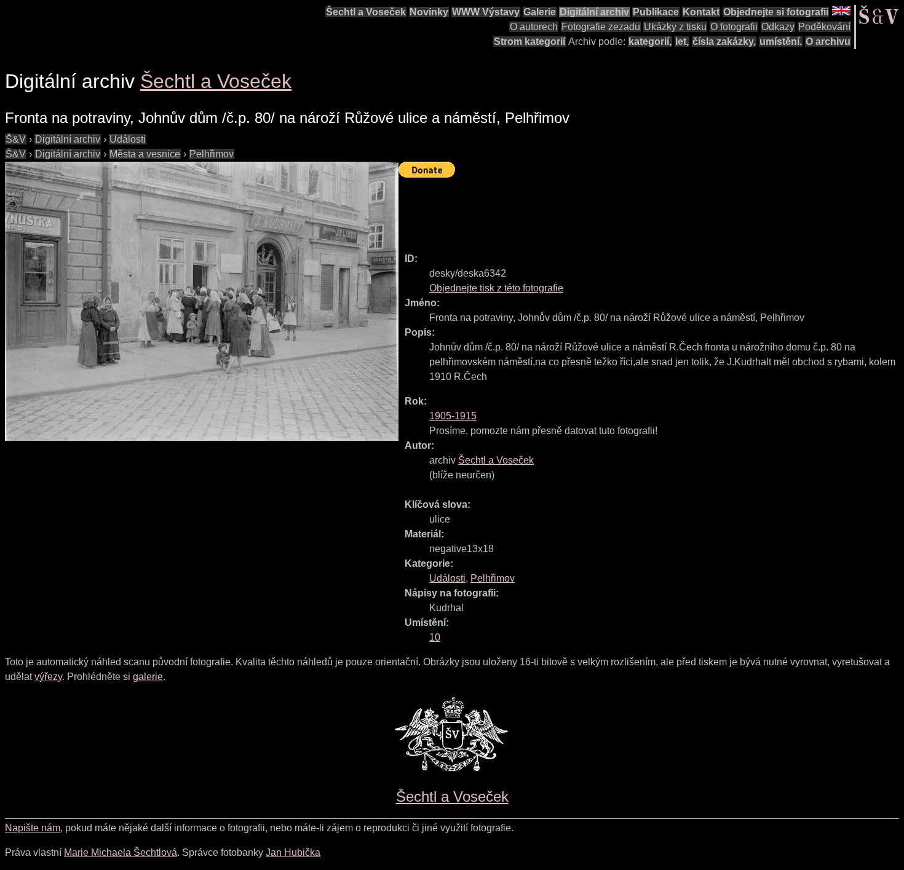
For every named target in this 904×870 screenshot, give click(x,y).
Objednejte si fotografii (775, 12)
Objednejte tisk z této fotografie (496, 288)
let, (682, 41)
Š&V (16, 139)
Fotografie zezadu (600, 27)
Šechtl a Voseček (366, 12)
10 (434, 637)
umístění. (780, 41)
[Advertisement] (622, 209)
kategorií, (650, 41)
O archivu (828, 41)
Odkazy (778, 27)
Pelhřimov (211, 154)
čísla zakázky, (724, 41)
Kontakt (701, 12)
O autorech (534, 27)
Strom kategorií (529, 41)
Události (127, 139)
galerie (148, 676)
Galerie (539, 12)
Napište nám (32, 828)
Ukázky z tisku (675, 27)
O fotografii (734, 27)
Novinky (429, 12)
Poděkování (824, 27)
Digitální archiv (594, 12)
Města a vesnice (144, 154)
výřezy (48, 676)
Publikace (656, 12)
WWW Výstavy (486, 12)
